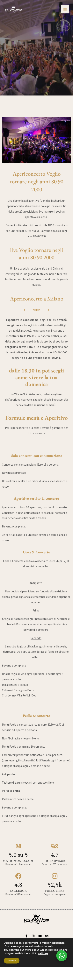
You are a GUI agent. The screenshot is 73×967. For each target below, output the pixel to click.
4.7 (55, 855)
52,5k (55, 884)
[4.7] (54, 846)
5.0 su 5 (18, 855)
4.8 (18, 884)
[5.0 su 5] (18, 846)
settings (43, 953)
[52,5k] (54, 876)
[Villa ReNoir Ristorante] (13, 9)
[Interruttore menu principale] (65, 9)
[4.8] (18, 876)
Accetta (12, 960)
